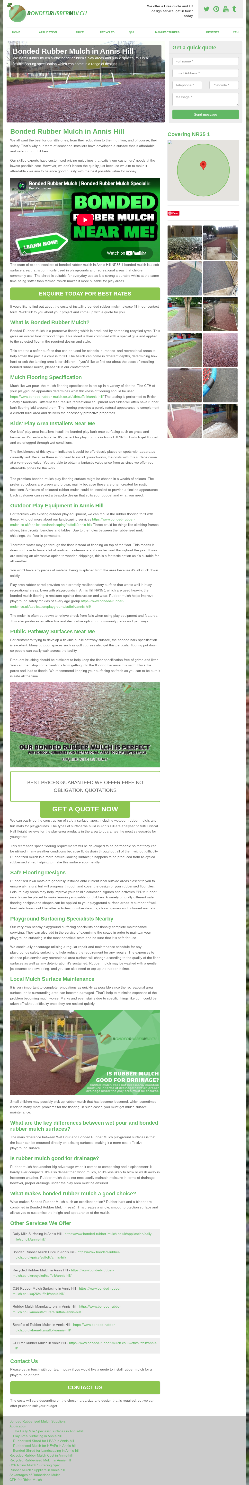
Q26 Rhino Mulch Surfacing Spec (35, 1465)
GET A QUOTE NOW (85, 809)
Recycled (107, 32)
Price (80, 32)
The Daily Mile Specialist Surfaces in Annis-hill (48, 1431)
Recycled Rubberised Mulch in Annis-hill (40, 1460)
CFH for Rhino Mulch (25, 1480)
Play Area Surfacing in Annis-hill (37, 1436)
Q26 (131, 32)
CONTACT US (85, 1387)
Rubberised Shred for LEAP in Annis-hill (43, 1441)
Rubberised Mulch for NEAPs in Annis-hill (44, 1446)
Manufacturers (167, 32)
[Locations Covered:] (9, 4)
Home (16, 32)
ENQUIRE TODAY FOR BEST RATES (85, 294)
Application (48, 32)
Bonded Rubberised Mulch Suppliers (37, 1421)
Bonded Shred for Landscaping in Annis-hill (46, 1450)
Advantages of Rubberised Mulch (35, 1475)
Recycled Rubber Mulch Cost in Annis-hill (40, 1455)
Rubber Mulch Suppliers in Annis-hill (37, 1470)
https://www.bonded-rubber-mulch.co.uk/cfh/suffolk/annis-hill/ (57, 397)
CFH (236, 32)
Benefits (212, 32)
